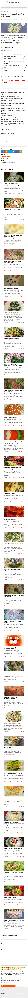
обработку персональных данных (15, 973)
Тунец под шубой (8, 747)
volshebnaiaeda (7, 141)
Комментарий (5, 950)
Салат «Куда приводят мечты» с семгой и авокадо (12, 468)
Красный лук (7, 61)
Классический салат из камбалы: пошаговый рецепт (12, 262)
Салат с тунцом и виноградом (12, 672)
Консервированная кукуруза (11, 65)
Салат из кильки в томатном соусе (13, 848)
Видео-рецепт (12, 162)
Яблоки (6, 63)
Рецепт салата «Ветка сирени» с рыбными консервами (12, 570)
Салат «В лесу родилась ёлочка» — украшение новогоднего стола (13, 313)
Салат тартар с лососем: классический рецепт (10, 698)
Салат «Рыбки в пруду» (10, 493)
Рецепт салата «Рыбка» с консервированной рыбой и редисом (13, 365)
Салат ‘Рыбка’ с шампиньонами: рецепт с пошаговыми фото (12, 416)
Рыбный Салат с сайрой (10, 897)
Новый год (4, 162)
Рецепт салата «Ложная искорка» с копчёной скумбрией (13, 236)
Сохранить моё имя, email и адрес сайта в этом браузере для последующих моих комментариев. (13, 980)
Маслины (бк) (7, 58)
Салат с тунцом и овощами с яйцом (13, 872)
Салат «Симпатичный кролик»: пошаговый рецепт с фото (12, 287)
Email (3, 944)
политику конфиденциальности (13, 974)
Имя (2, 938)
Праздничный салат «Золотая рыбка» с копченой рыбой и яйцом (14, 442)
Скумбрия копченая (9, 54)
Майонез (6, 68)
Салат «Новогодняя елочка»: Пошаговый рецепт (11, 339)
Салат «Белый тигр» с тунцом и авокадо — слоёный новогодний (12, 184)
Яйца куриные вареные (10, 56)
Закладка (6, 129)
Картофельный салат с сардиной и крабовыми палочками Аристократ (13, 772)
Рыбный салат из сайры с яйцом (12, 723)
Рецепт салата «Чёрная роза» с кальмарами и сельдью (12, 518)
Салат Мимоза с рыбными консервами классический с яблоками (14, 823)
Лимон (5, 70)
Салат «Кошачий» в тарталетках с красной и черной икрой (13, 647)
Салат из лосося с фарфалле (11, 798)
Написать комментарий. (7, 133)
